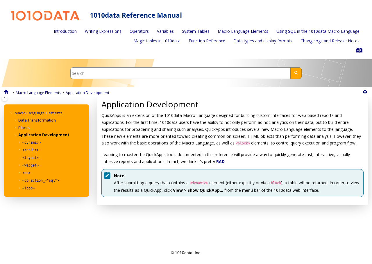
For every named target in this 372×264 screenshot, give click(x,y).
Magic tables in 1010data (156, 41)
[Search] (296, 73)
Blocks (24, 127)
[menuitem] (65, 31)
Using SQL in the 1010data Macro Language (318, 31)
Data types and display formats (262, 41)
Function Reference (207, 41)
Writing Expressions (103, 31)
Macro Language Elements (243, 31)
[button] (12, 113)
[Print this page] (366, 92)
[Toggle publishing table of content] (4, 98)
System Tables (196, 31)
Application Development (87, 92)
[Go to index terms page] (358, 52)
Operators (139, 31)
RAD (220, 161)
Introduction (65, 31)
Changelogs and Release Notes (330, 41)
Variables (165, 31)
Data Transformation (37, 120)
